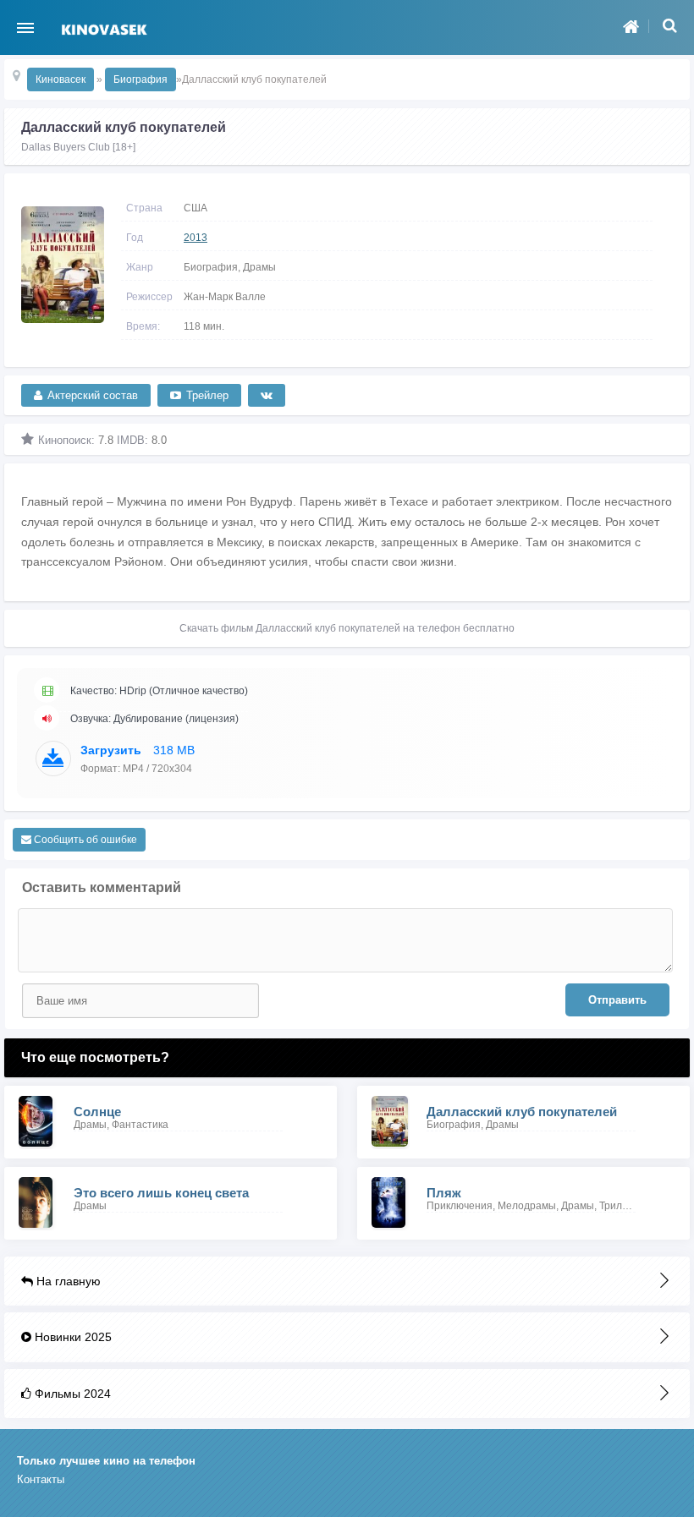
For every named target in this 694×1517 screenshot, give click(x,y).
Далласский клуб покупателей (522, 1111)
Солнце (97, 1111)
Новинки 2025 (71, 1337)
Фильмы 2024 (71, 1393)
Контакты (40, 1479)
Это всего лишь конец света (161, 1193)
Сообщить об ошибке (84, 840)
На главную (67, 1281)
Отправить (617, 1000)
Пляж (444, 1193)
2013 (195, 238)
